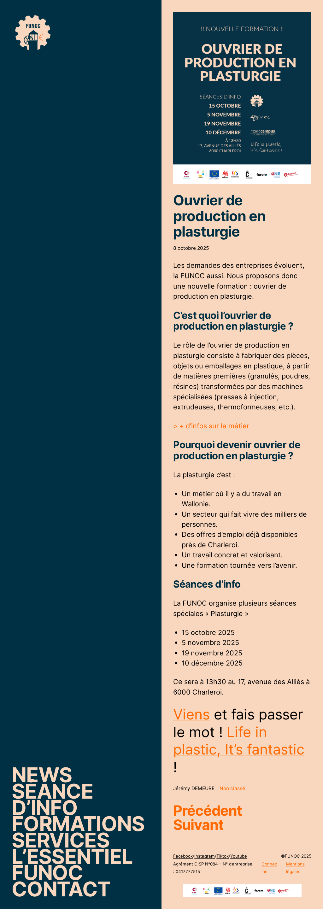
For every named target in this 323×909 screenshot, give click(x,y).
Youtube (238, 856)
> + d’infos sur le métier (211, 426)
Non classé (232, 788)
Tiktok (222, 856)
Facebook (183, 856)
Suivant (198, 824)
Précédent (207, 810)
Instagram (204, 856)
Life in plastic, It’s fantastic (238, 741)
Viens (191, 714)
